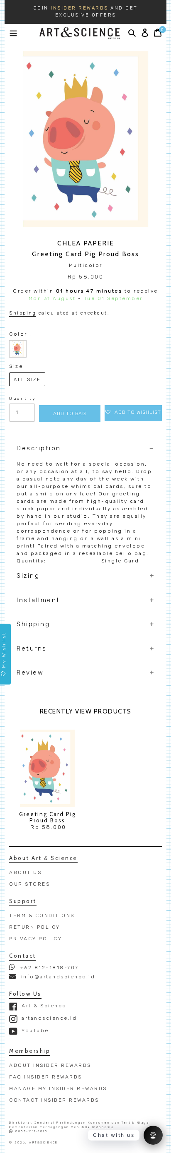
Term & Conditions (42, 915)
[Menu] (13, 32)
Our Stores (29, 884)
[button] (133, 412)
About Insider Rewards (50, 1065)
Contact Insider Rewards (54, 1100)
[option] (85, 12)
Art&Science (43, 1142)
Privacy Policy (35, 939)
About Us (25, 872)
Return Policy (34, 927)
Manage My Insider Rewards (58, 1088)
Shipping (22, 313)
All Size (27, 379)
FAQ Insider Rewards (45, 1077)
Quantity (22, 398)
